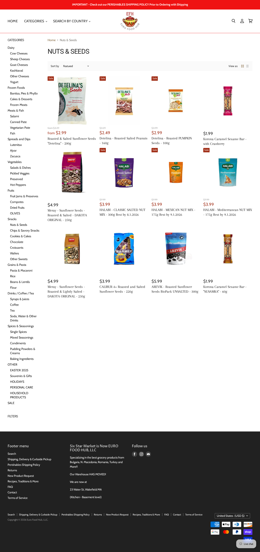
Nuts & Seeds (18, 225)
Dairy (11, 48)
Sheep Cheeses (20, 59)
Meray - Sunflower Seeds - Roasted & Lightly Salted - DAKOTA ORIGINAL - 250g (66, 291)
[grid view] (242, 66)
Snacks (12, 219)
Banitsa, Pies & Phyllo (24, 93)
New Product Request (21, 476)
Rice (12, 276)
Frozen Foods (16, 87)
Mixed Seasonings (21, 337)
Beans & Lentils (20, 282)
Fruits (11, 190)
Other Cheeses (19, 76)
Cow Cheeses (19, 53)
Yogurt (14, 82)
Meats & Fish (16, 110)
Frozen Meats (18, 105)
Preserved (16, 179)
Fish (12, 133)
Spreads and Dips (19, 139)
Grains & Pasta (17, 265)
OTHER (12, 364)
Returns (12, 470)
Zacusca (15, 156)
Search (12, 453)
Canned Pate (18, 122)
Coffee (14, 305)
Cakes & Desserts (21, 99)
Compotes (17, 202)
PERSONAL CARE (21, 387)
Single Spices (18, 332)
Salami (14, 116)
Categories (34, 21)
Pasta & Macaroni (21, 270)
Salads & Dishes (20, 167)
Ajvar (13, 150)
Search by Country (70, 21)
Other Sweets (19, 259)
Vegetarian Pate (20, 127)
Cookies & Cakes (20, 236)
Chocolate (16, 242)
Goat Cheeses (19, 65)
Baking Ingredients (22, 359)
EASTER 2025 (19, 370)
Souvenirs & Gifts (21, 376)
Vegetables (15, 162)
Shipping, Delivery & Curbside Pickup (29, 459)
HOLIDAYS (17, 381)
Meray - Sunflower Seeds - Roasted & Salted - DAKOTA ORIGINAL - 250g (67, 215)
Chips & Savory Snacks (24, 230)
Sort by (55, 66)
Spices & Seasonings (21, 326)
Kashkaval (16, 70)
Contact (12, 492)
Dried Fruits (17, 207)
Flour (13, 287)
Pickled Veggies (20, 173)
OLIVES (15, 213)
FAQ (10, 487)
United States (231, 516)
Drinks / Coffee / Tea (21, 293)
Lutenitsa (16, 145)
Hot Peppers (18, 185)
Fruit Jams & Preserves (24, 196)
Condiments (18, 343)
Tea (12, 310)
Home (13, 21)
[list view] (247, 66)
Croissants (16, 247)
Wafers (14, 253)
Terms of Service (18, 498)
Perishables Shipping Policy (24, 465)
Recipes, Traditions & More (23, 481)
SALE (11, 403)
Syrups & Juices (19, 299)
